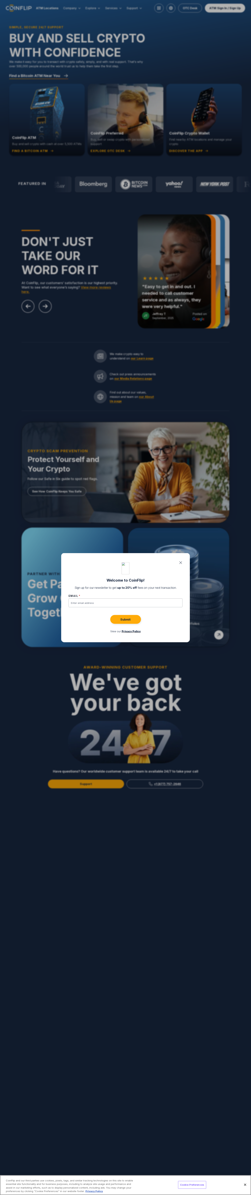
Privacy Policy (94, 1191)
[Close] (245, 1185)
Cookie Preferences (192, 1184)
